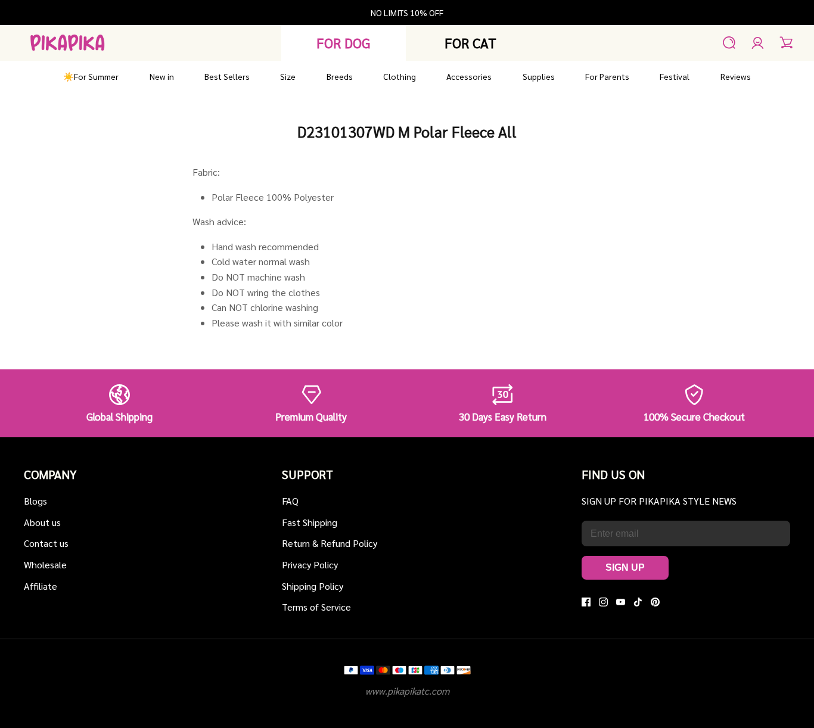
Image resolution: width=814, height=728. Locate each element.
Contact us (46, 543)
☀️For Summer (91, 76)
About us (42, 522)
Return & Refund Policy (329, 543)
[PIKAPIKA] (67, 43)
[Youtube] (620, 602)
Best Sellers (227, 76)
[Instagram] (603, 602)
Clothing (399, 76)
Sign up (625, 567)
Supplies (539, 76)
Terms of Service (316, 607)
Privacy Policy (310, 564)
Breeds (340, 76)
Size (288, 76)
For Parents (607, 76)
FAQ (290, 500)
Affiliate (40, 586)
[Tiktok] (637, 602)
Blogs (35, 500)
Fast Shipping (309, 522)
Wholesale (45, 564)
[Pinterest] (655, 602)
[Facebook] (586, 602)
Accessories (469, 76)
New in (162, 76)
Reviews (735, 76)
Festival (674, 76)
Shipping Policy (312, 586)
